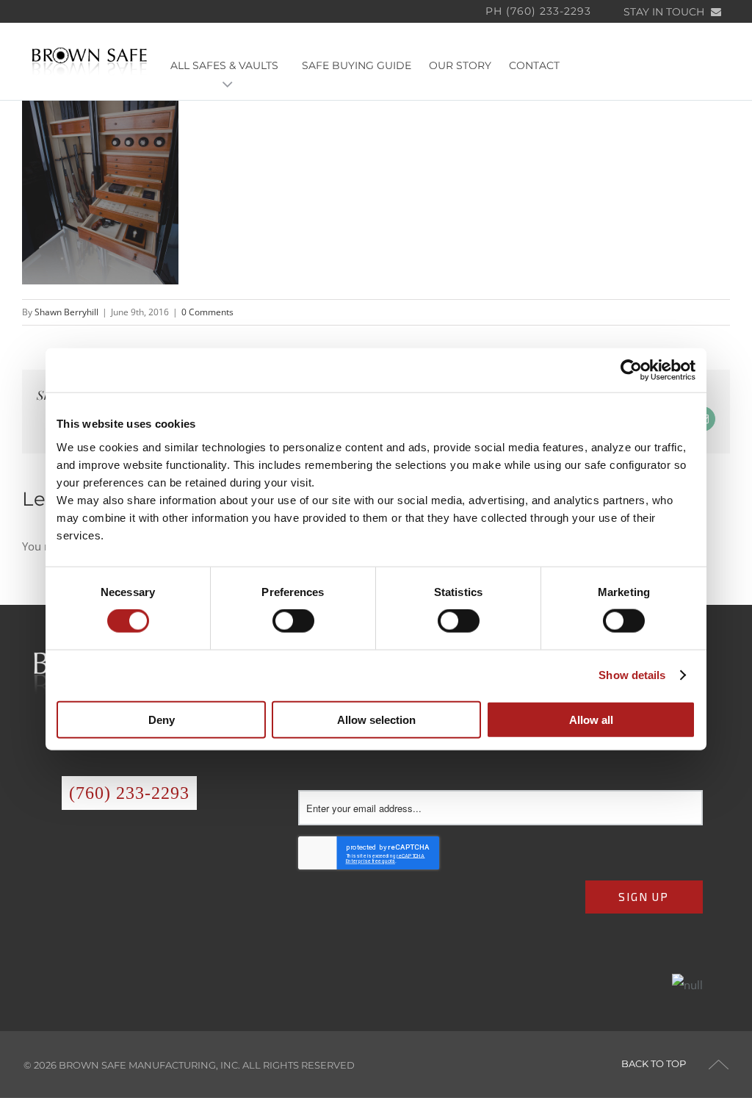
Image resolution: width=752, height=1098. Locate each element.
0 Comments (207, 312)
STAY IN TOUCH (665, 11)
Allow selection (376, 719)
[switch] (293, 621)
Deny (161, 719)
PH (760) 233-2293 (538, 11)
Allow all (591, 719)
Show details (632, 675)
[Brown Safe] (89, 60)
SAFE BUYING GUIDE (356, 65)
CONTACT (534, 65)
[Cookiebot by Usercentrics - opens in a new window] (631, 370)
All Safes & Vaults (227, 65)
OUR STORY (460, 65)
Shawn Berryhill (66, 312)
